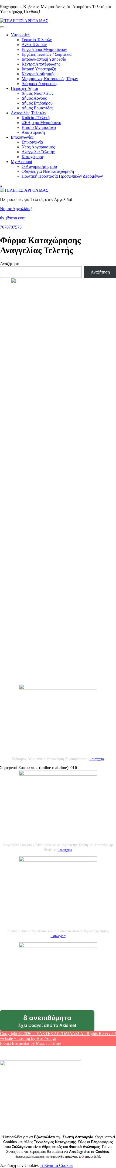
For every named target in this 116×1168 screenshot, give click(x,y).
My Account (21, 161)
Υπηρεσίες (20, 34)
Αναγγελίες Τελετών (28, 112)
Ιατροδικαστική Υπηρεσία (44, 59)
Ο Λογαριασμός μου (39, 166)
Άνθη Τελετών (34, 44)
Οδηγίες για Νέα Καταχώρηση (48, 171)
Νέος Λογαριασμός (38, 147)
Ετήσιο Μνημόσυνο (39, 127)
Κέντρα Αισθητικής (38, 73)
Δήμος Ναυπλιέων (37, 93)
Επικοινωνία (32, 142)
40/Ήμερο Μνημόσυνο (41, 122)
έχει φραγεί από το (56, 1022)
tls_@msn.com (12, 218)
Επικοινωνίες (22, 137)
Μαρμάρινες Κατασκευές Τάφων (50, 78)
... (96, 759)
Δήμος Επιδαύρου (37, 103)
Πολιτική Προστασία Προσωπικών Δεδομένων (62, 176)
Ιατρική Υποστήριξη (39, 69)
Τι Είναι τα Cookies (56, 1165)
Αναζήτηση (9, 263)
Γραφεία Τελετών (37, 39)
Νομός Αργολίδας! (16, 208)
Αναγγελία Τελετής (38, 151)
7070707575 (11, 227)
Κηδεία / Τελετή (36, 117)
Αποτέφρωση (33, 132)
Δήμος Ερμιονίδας (37, 108)
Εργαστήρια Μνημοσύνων (44, 49)
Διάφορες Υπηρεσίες (39, 83)
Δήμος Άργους (34, 98)
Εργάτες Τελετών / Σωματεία (46, 54)
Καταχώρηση (33, 156)
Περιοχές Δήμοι (24, 88)
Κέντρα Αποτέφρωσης (41, 64)
